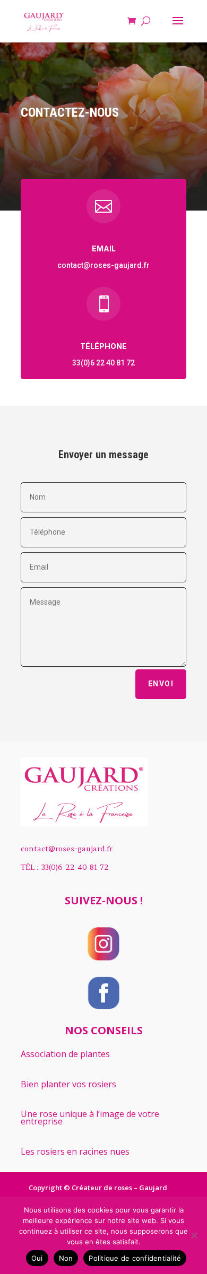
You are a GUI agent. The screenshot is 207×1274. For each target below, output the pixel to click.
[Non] (193, 1235)
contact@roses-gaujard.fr (103, 265)
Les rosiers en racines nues (75, 1151)
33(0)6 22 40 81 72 (103, 363)
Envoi (161, 683)
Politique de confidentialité (135, 1258)
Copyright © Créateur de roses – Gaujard (98, 1187)
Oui (37, 1258)
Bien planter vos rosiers (68, 1084)
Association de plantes (65, 1054)
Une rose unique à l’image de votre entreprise (90, 1117)
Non (66, 1258)
